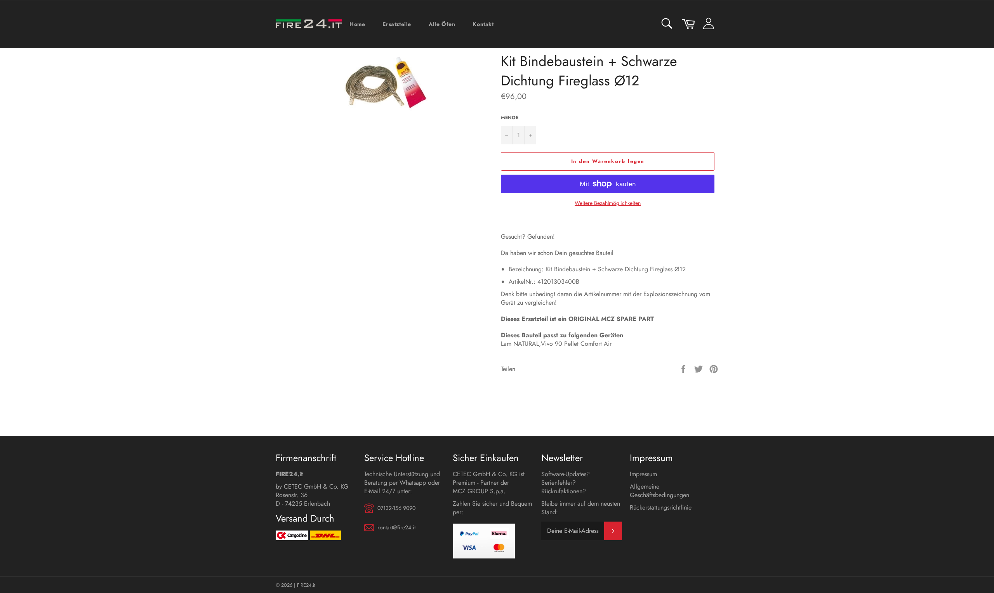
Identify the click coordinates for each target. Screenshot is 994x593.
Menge (509, 117)
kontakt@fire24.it (396, 527)
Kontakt (483, 24)
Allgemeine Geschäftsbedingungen (659, 490)
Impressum (643, 474)
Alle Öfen (442, 24)
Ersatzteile (396, 24)
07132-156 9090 (396, 508)
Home (357, 24)
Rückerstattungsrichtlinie (661, 507)
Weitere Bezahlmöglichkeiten (608, 203)
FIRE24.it (306, 585)
